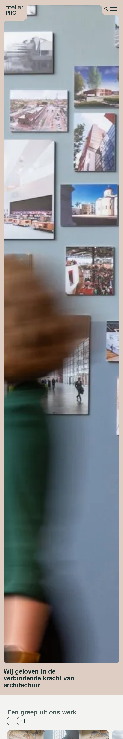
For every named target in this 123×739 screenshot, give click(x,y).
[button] (11, 721)
